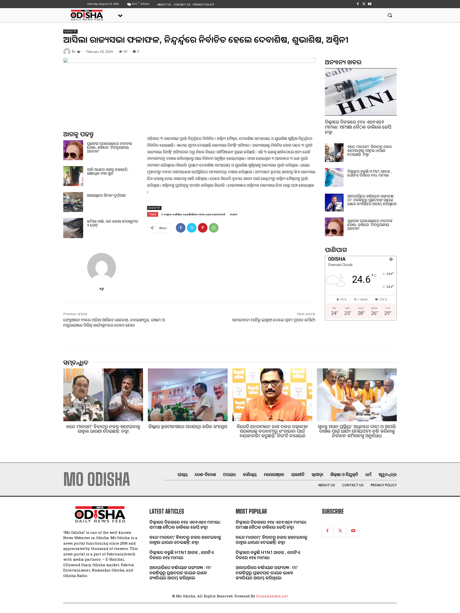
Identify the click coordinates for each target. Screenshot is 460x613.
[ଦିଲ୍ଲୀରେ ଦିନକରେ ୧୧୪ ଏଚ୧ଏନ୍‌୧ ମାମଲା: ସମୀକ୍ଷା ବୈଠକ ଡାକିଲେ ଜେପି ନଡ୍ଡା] (361, 92)
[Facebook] (358, 4)
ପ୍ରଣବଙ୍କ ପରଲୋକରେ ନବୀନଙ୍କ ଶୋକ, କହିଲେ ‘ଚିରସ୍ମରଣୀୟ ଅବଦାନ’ (109, 147)
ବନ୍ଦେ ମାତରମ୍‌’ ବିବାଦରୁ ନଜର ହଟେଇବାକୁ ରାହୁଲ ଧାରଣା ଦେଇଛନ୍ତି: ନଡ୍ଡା (369, 150)
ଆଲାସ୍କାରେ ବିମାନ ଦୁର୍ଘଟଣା (106, 195)
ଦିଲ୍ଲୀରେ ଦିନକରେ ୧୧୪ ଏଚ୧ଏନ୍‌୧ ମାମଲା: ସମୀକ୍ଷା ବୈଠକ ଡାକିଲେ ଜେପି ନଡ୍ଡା (358, 127)
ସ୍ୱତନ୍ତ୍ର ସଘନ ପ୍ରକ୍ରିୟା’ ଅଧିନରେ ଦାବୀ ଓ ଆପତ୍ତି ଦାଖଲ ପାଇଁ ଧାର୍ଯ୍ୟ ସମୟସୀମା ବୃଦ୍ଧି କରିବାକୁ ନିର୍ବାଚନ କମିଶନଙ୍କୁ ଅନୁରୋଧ (357, 431)
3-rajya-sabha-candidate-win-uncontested (193, 214)
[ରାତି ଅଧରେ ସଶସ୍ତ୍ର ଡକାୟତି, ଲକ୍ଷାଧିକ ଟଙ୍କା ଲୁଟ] (73, 176)
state (233, 214)
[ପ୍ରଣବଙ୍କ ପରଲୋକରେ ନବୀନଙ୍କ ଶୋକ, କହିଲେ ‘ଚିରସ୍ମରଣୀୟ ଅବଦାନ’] (73, 150)
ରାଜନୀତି (70, 31)
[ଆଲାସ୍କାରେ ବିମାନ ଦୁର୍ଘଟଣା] (73, 202)
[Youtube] (370, 4)
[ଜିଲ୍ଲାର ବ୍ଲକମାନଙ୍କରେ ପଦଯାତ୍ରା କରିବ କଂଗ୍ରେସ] (188, 394)
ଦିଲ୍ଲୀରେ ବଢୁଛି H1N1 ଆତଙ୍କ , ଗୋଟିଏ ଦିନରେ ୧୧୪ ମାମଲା (369, 173)
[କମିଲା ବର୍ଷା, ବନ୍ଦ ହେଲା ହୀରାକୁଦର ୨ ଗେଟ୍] (73, 228)
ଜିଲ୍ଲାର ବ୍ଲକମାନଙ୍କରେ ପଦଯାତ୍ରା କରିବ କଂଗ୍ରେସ (188, 426)
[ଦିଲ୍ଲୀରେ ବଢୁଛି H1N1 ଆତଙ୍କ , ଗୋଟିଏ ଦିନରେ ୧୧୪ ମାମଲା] (334, 177)
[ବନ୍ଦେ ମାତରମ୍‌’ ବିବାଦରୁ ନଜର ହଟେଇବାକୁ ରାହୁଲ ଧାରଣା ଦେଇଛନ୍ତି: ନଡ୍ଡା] (334, 152)
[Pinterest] (202, 228)
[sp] (67, 51)
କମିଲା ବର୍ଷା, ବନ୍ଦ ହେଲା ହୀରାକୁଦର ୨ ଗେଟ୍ (112, 223)
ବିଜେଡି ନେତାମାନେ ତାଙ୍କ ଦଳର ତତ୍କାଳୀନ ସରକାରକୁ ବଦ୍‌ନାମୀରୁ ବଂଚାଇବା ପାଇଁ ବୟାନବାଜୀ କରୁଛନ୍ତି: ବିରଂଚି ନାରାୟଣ (272, 431)
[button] (390, 15)
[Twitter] (364, 4)
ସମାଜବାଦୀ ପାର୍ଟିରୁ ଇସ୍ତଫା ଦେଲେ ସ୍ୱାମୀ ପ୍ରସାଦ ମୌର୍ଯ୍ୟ (273, 320)
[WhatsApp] (213, 228)
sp (78, 51)
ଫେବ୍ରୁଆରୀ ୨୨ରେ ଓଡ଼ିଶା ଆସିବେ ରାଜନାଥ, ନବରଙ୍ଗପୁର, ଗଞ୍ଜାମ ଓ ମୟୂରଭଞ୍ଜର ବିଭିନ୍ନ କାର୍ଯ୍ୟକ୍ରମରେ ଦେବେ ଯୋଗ (114, 322)
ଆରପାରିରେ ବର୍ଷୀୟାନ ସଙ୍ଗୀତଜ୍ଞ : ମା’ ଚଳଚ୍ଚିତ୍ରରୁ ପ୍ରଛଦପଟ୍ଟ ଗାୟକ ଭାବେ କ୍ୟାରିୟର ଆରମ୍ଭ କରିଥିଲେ (371, 199)
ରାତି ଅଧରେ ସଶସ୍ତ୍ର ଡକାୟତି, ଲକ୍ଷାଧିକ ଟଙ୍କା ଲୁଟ (107, 171)
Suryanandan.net (272, 596)
